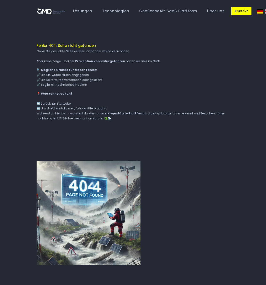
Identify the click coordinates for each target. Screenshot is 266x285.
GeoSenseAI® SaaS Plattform (168, 11)
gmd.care (95, 118)
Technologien (115, 11)
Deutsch (260, 11)
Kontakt (241, 11)
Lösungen (82, 11)
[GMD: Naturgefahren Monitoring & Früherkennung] (51, 11)
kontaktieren (65, 108)
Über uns (216, 11)
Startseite (64, 104)
